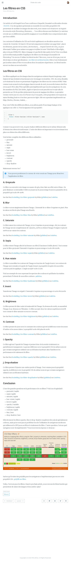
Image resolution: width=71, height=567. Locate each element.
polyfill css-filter (20, 479)
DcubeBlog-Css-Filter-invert (22, 296)
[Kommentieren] (49, 501)
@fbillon (44, 197)
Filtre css (6, 494)
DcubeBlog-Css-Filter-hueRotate (23, 281)
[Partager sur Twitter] (60, 501)
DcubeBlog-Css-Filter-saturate (23, 235)
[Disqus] (35, 526)
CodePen (54, 197)
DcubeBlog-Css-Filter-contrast (23, 334)
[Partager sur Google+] (55, 501)
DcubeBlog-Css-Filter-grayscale (23, 197)
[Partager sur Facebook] (66, 501)
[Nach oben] (44, 501)
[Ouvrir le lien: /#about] (68, 2)
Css (13, 11)
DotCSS (6, 26)
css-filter (32, 60)
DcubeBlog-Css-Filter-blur (21, 215)
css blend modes (43, 60)
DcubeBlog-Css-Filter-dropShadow (24, 378)
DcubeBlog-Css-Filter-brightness (24, 316)
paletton (39, 276)
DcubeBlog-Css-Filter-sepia (21, 253)
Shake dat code (35, 2)
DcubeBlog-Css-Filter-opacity (22, 357)
